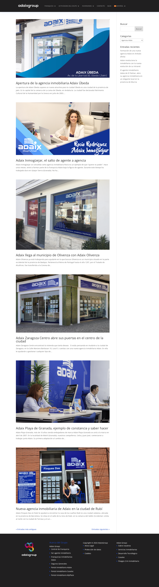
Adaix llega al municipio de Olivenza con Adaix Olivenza (57, 255)
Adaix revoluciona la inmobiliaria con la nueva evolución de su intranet (130, 63)
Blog (109, 6)
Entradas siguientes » (101, 529)
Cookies (88, 553)
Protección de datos (93, 549)
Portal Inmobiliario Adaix (61, 567)
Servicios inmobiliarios (127, 549)
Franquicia (48, 6)
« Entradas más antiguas (26, 529)
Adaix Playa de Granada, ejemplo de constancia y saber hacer (62, 428)
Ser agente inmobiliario (61, 553)
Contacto (101, 6)
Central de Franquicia (60, 549)
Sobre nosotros (124, 545)
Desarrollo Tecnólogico (127, 553)
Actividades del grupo (68, 6)
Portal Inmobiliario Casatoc (62, 571)
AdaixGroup (103, 543)
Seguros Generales (59, 564)
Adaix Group (122, 543)
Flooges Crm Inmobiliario (128, 561)
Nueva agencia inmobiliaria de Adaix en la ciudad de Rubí (59, 508)
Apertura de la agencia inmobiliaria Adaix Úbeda (52, 83)
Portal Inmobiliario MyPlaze (62, 575)
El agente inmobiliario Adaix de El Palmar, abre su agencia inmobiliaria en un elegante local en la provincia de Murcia (131, 76)
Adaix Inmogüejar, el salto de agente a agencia (51, 160)
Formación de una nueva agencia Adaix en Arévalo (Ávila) (130, 53)
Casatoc (121, 557)
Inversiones (87, 6)
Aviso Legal (89, 545)
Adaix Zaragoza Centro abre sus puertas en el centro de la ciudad (59, 339)
